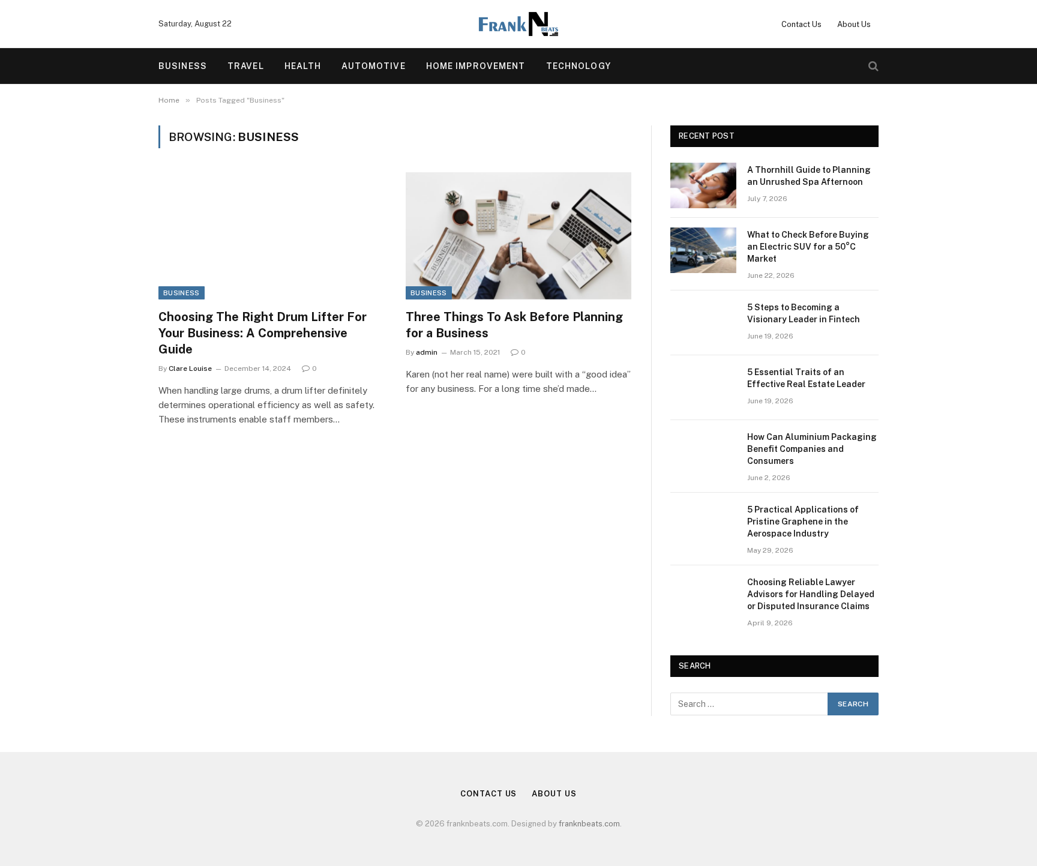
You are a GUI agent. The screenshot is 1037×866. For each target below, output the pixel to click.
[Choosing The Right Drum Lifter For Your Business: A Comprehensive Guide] (271, 235)
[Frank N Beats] (518, 24)
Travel (245, 66)
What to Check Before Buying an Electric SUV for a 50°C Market (808, 246)
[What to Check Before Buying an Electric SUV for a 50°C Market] (703, 250)
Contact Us (801, 24)
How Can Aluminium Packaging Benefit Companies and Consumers (812, 449)
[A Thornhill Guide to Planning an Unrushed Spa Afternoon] (703, 185)
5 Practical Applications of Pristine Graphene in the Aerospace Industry (803, 521)
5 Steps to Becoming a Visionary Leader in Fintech (803, 313)
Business (182, 66)
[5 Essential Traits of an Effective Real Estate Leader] (703, 387)
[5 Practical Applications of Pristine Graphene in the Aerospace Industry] (703, 525)
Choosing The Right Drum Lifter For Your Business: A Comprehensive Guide (262, 333)
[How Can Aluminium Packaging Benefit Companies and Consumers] (703, 452)
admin (426, 352)
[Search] (872, 66)
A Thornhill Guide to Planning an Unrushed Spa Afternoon (809, 176)
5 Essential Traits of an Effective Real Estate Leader (806, 378)
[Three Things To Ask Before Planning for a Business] (518, 235)
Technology (578, 66)
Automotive (373, 66)
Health (303, 66)
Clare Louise (190, 368)
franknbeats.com (589, 823)
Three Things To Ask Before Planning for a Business (514, 325)
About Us (854, 24)
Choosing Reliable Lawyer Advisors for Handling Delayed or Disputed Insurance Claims (810, 594)
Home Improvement (476, 66)
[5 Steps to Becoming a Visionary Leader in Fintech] (703, 323)
